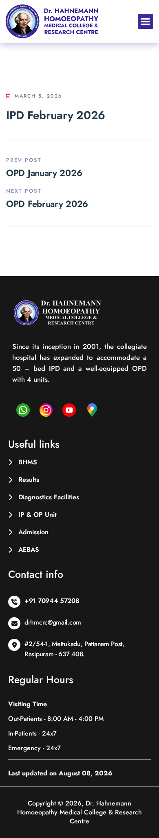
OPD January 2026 (44, 172)
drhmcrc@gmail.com (52, 622)
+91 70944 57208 (52, 600)
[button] (145, 21)
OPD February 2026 (47, 203)
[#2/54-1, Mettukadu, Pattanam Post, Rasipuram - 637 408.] (14, 645)
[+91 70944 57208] (14, 602)
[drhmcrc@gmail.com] (14, 623)
